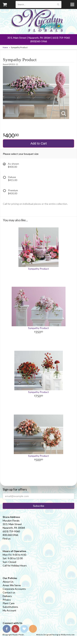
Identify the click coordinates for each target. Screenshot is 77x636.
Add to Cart (38, 143)
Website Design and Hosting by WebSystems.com (55, 635)
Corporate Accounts (14, 588)
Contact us (9, 592)
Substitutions (10, 606)
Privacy (7, 599)
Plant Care (9, 603)
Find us (7, 538)
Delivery (7, 596)
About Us (8, 581)
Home (5, 47)
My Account (9, 610)
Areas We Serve (12, 585)
